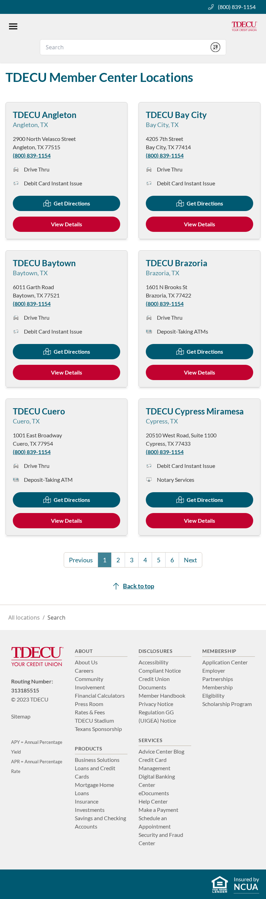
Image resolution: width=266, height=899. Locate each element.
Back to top (138, 586)
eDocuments (154, 793)
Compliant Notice (160, 670)
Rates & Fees (90, 712)
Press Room (89, 703)
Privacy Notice (156, 703)
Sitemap (20, 716)
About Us (86, 662)
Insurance (86, 801)
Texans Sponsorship (98, 728)
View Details (66, 224)
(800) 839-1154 (237, 6)
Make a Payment (158, 809)
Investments (90, 809)
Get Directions (72, 203)
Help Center (153, 801)
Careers (84, 670)
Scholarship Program (227, 703)
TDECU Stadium (94, 720)
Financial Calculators (100, 695)
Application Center (225, 662)
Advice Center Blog (161, 751)
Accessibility (153, 662)
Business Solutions (97, 759)
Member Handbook (162, 695)
